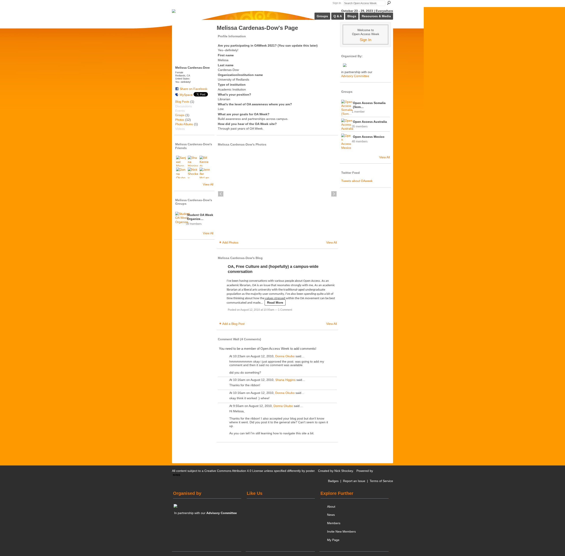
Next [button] (334, 194)
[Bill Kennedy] (205, 161)
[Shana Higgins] (193, 161)
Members (333, 523)
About (331, 506)
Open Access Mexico (368, 136)
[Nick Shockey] (193, 173)
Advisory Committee (355, 76)
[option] (277, 194)
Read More (275, 302)
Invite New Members (341, 531)
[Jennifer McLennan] (205, 173)
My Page (333, 540)
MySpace (186, 94)
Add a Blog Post (233, 323)
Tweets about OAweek (357, 181)
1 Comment (285, 309)
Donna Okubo (285, 356)
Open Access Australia (370, 121)
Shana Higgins (285, 380)
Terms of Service (381, 481)
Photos (179, 119)
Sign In (337, 3)
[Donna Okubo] (181, 173)
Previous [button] (220, 194)
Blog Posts (182, 101)
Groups (180, 115)
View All (208, 184)
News (331, 514)
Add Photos (230, 242)
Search (389, 3)
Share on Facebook (193, 89)
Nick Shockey (343, 471)
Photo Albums (184, 124)
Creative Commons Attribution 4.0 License (233, 471)
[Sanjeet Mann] (181, 161)
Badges (333, 481)
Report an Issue (354, 481)
